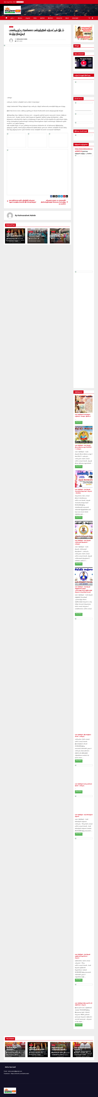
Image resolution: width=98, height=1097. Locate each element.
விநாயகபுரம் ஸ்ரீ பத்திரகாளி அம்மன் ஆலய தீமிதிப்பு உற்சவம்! (60, 1049)
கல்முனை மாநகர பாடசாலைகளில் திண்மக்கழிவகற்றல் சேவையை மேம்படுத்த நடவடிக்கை (53, 202)
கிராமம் (67, 18)
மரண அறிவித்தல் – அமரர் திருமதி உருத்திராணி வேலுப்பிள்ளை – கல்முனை (82, 956)
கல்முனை (28, 18)
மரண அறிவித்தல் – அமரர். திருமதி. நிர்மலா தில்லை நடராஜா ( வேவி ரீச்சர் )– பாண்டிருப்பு (83, 447)
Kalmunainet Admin (22, 39)
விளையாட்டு (59, 18)
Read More (79, 422)
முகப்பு (12, 18)
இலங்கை (20, 18)
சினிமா (35, 18)
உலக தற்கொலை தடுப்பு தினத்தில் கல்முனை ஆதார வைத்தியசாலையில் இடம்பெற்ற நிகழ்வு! (22, 201)
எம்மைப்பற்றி (75, 18)
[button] (89, 18)
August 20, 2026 (13, 1052)
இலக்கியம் (50, 18)
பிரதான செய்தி (9, 1045)
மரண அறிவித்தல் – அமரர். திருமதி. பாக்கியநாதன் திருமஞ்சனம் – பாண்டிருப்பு (83, 542)
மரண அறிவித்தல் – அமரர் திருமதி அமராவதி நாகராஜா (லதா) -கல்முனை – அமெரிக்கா (83, 491)
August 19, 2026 (80, 1052)
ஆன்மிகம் (42, 18)
